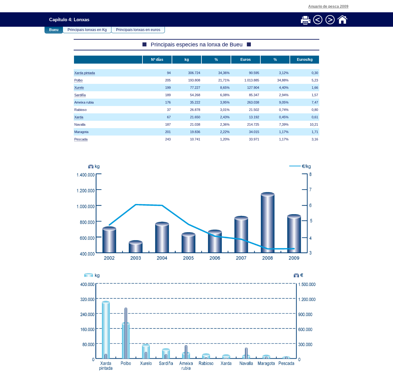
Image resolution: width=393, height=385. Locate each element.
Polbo (78, 80)
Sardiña (80, 95)
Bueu (53, 30)
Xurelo (79, 87)
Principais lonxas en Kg (87, 30)
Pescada (81, 139)
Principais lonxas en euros (138, 30)
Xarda (78, 117)
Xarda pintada (84, 73)
